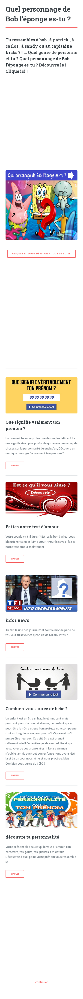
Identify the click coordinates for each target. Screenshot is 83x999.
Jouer (15, 465)
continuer (41, 982)
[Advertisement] (41, 120)
